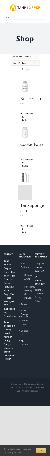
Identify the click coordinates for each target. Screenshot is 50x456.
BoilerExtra (30, 98)
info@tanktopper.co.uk (17, 316)
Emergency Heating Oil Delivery (26, 292)
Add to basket (23, 116)
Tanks (24, 304)
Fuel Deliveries (25, 265)
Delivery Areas (26, 277)
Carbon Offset (24, 322)
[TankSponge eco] (25, 185)
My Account (25, 342)
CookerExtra (32, 144)
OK (41, 450)
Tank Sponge (24, 312)
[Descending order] (36, 56)
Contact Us (24, 332)
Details (28, 113)
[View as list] (27, 69)
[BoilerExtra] (25, 86)
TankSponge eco (32, 208)
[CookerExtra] (25, 132)
